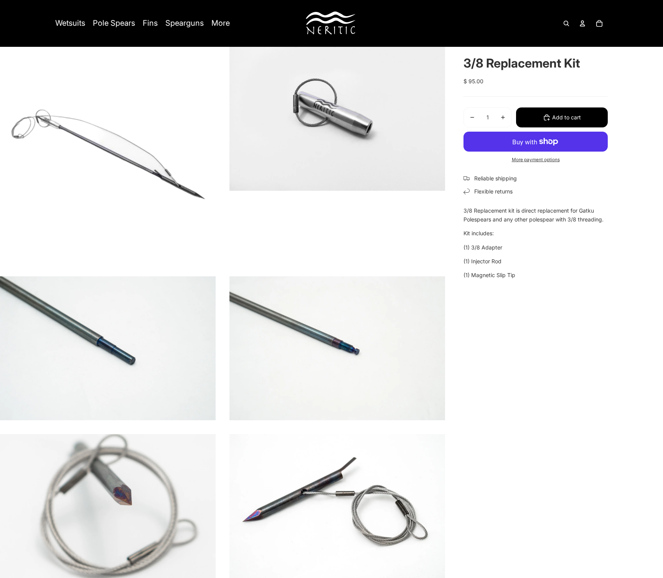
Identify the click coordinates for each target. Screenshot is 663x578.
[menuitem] (70, 23)
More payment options (536, 159)
